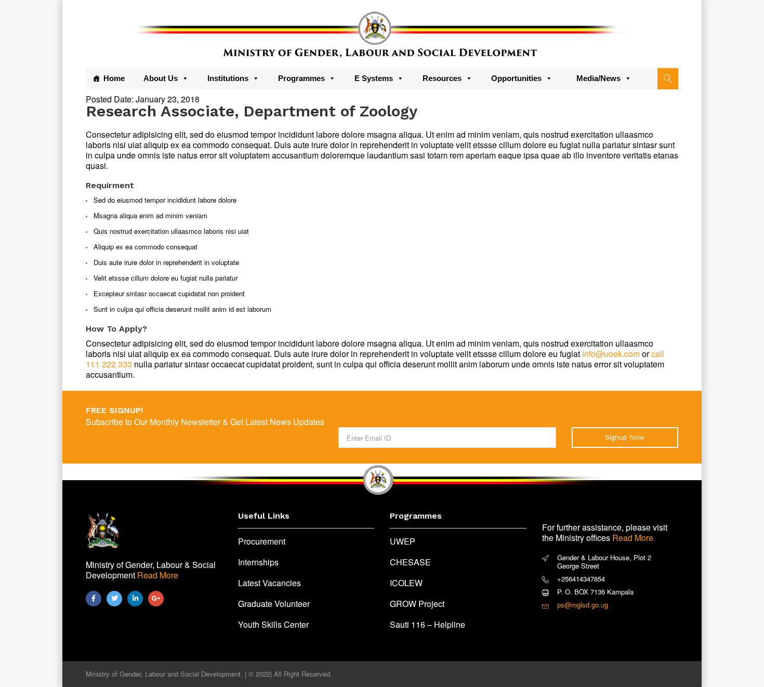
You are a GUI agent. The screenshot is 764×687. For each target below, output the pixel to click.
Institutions (227, 78)
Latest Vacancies (269, 583)
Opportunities (516, 78)
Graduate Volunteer (274, 604)
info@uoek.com (611, 354)
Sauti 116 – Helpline (427, 624)
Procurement (261, 541)
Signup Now (624, 437)
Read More (157, 575)
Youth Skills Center (273, 624)
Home (114, 78)
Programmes (301, 78)
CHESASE (410, 562)
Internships (258, 562)
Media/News (598, 78)
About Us (160, 78)
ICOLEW (406, 583)
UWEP (402, 541)
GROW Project (417, 604)
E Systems (373, 78)
